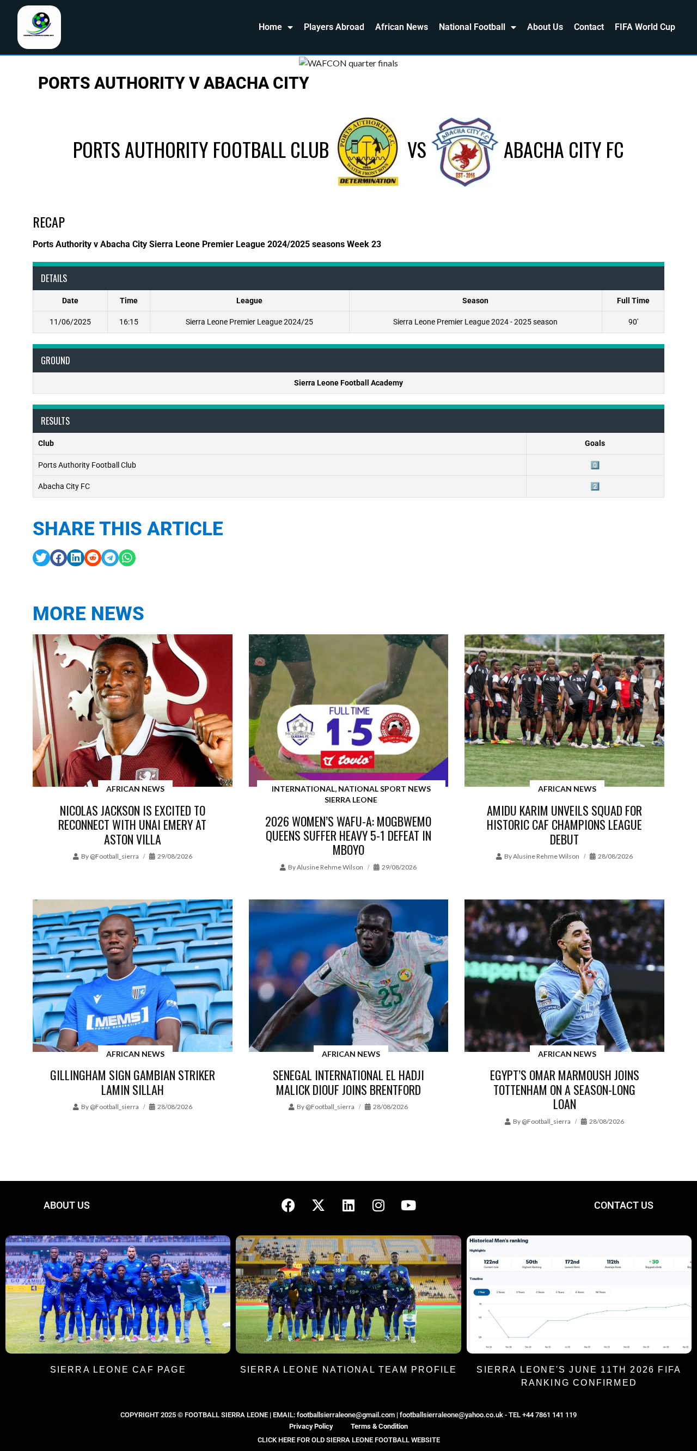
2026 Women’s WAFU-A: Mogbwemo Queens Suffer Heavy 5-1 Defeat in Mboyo (348, 835)
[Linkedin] (348, 1205)
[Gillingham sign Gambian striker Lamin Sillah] (133, 976)
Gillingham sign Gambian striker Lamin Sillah (132, 1082)
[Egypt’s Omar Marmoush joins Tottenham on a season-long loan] (564, 976)
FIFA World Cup (645, 27)
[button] (41, 558)
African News (401, 27)
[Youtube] (408, 1205)
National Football (472, 27)
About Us (545, 27)
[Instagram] (378, 1205)
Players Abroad (334, 27)
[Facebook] (288, 1205)
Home (270, 27)
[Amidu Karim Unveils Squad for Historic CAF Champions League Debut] (564, 711)
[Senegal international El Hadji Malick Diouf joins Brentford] (349, 976)
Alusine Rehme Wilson (330, 867)
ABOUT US (67, 1205)
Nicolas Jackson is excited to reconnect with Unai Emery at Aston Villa (132, 824)
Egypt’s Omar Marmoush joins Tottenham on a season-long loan (564, 1089)
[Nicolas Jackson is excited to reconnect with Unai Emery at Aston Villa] (133, 711)
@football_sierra (114, 856)
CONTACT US (623, 1205)
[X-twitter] (318, 1205)
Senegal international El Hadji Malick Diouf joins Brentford (348, 1082)
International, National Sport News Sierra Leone (351, 794)
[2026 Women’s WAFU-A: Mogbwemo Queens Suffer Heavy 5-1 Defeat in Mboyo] (349, 711)
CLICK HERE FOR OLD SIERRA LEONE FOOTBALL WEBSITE (349, 1440)
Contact (589, 27)
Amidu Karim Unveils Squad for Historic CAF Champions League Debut (564, 824)
